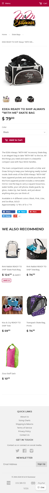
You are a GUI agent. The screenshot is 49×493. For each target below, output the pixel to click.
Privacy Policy (24, 431)
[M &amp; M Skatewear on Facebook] (25, 451)
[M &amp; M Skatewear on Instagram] (32, 451)
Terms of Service (24, 427)
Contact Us (24, 435)
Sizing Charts (24, 420)
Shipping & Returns (24, 424)
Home (4, 34)
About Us (24, 416)
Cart (45, 3)
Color (4, 127)
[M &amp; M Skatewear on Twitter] (17, 451)
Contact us (12, 445)
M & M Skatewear (28, 477)
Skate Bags (16, 34)
